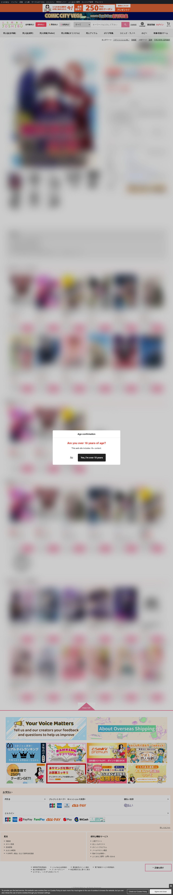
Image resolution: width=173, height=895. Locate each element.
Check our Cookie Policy (138, 891)
